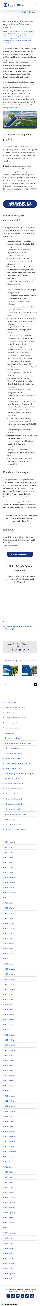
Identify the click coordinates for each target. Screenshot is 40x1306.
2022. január (8, 1086)
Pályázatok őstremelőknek (23, 38)
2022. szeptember (10, 1045)
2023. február (8, 1020)
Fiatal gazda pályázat (8, 33)
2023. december (9, 969)
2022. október (9, 1040)
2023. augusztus (9, 989)
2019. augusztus (9, 1202)
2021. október (9, 1101)
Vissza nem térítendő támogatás (23, 40)
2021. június (8, 1121)
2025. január (8, 918)
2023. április (8, 1009)
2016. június (8, 1268)
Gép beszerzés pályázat (27, 33)
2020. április (8, 1177)
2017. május (8, 1248)
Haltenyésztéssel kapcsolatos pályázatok (17, 743)
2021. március (9, 1131)
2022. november (9, 1035)
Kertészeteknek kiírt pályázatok (15, 753)
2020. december (9, 1136)
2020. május (8, 1172)
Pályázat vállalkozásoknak (13, 799)
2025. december (9, 877)
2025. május (8, 903)
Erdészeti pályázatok (11, 723)
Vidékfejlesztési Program (12, 824)
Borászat (7, 712)
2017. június (8, 1243)
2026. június (8, 852)
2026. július (8, 847)
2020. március (9, 1182)
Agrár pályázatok (29, 31)
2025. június (8, 898)
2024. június (8, 938)
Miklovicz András (7, 31)
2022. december (9, 1030)
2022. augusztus (9, 1050)
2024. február (8, 959)
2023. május (8, 1004)
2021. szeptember (10, 1106)
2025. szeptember (10, 893)
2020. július (8, 1162)
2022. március (9, 1075)
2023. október (9, 979)
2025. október (9, 887)
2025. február (8, 913)
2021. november (9, 1096)
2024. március (9, 954)
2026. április (8, 857)
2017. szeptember (10, 1233)
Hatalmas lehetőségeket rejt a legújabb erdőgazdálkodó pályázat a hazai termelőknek (27, 673)
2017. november (9, 1223)
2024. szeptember (10, 928)
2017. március (9, 1253)
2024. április (8, 948)
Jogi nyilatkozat (20, 1289)
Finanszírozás (17, 33)
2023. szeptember (10, 984)
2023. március (9, 1014)
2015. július (8, 1278)
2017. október (9, 1228)
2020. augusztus (9, 1157)
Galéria (13, 675)
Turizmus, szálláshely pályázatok (15, 814)
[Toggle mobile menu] (36, 5)
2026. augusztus (9, 842)
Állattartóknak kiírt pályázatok (14, 707)
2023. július (8, 994)
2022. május (8, 1065)
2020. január (8, 1192)
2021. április (8, 1126)
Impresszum (28, 1289)
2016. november (9, 1258)
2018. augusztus (9, 1212)
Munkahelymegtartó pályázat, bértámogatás (19, 773)
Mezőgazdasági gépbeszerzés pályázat (25, 36)
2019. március (9, 1207)
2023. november (9, 974)
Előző (24, 12)
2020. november (9, 1141)
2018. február (8, 1217)
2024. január (8, 964)
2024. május (8, 943)
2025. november (9, 882)
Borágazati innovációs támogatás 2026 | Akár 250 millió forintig (8, 675)
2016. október (9, 1263)
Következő (31, 12)
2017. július (8, 1238)
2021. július (8, 1116)
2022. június (8, 1060)
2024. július (8, 933)
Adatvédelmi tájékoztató (10, 1289)
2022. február (8, 1080)
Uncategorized (9, 819)
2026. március (9, 862)
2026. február (8, 867)
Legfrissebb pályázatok (9, 36)
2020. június (8, 1167)
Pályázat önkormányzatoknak (14, 789)
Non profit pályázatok (11, 778)
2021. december (9, 1091)
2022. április (8, 1070)
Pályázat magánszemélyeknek (14, 783)
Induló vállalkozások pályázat (14, 748)
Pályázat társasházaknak (12, 794)
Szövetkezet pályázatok (9, 40)
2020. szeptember (10, 1152)
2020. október (9, 1146)
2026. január (8, 872)
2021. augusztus (9, 1111)
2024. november (9, 923)
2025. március (9, 908)
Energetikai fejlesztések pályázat (15, 718)
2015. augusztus (9, 1273)
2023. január (8, 1025)
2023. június (8, 999)
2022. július (8, 1055)
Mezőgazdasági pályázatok (10, 38)
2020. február (8, 1187)
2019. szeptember (10, 1197)
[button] (4, 671)
